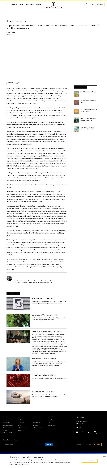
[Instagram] (84, 432)
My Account (36, 425)
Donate (38, 4)
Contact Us (80, 417)
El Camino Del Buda (8, 433)
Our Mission (30, 4)
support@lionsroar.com (82, 421)
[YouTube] (89, 432)
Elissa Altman (11, 32)
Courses (14, 4)
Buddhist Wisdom (8, 425)
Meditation (6, 420)
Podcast (5, 430)
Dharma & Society (8, 428)
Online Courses (22, 428)
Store (21, 4)
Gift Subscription (38, 428)
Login (92, 4)
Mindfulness (6, 422)
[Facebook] (78, 432)
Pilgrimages (21, 430)
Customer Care (37, 422)
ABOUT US (51, 417)
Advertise (50, 422)
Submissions (51, 425)
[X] (95, 432)
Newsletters (21, 422)
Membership (36, 417)
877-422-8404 (79, 423)
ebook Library (22, 420)
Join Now (100, 4)
